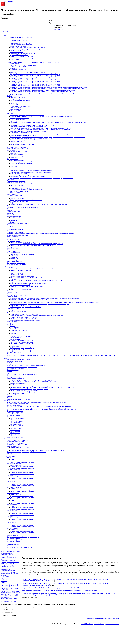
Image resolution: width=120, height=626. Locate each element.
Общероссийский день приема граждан (21, 336)
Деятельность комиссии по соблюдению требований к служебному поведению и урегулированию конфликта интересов (44, 387)
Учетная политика (12, 292)
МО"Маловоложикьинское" (18, 425)
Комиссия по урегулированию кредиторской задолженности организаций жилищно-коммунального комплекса (41, 128)
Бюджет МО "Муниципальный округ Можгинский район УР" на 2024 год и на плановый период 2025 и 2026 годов (42, 90)
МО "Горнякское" (15, 422)
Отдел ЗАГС (13, 279)
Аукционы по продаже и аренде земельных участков (25, 318)
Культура (12, 169)
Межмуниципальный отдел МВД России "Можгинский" (23, 207)
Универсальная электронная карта (19, 447)
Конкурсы (13, 153)
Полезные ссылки (15, 157)
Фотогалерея (10, 208)
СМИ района (10, 179)
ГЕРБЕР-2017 (11, 213)
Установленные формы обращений (17, 540)
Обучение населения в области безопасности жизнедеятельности (28, 299)
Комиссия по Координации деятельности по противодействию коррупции (31, 138)
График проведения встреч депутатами (18, 235)
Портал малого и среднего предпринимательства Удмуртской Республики (31, 49)
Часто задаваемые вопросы (17, 393)
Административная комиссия (18, 121)
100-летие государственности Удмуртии (21, 342)
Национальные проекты (14, 216)
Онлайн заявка (14, 63)
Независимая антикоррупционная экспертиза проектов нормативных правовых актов (34, 381)
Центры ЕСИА (11, 453)
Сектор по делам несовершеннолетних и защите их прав (26, 277)
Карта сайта (116, 618)
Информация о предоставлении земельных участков (25, 320)
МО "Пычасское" (15, 434)
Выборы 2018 (14, 104)
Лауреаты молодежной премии (19, 191)
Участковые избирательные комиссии (21, 100)
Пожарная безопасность (17, 305)
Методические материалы (17, 154)
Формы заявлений (6, 569)
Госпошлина (4, 567)
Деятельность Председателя (15, 232)
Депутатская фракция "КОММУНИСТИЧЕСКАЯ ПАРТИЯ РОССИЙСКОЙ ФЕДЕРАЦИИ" (36, 244)
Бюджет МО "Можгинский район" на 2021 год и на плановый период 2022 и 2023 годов (35, 85)
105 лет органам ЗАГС (7, 553)
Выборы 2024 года (15, 110)
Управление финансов (16, 273)
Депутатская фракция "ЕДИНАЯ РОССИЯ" (22, 242)
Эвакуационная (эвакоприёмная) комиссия (22, 144)
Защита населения (12, 296)
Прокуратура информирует (18, 331)
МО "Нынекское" (15, 430)
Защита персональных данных (15, 412)
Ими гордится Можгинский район (16, 182)
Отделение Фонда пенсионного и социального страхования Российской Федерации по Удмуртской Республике (41, 178)
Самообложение (11, 225)
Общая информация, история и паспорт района (20, 37)
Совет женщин (11, 194)
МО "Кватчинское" (15, 424)
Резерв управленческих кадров (15, 377)
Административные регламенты (10, 562)
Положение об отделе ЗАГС (8, 557)
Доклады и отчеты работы (14, 352)
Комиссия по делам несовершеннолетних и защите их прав (27, 115)
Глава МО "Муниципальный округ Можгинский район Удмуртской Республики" (33, 268)
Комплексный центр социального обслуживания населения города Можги (31, 170)
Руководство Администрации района (20, 270)
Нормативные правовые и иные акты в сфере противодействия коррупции (31, 380)
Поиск (110, 618)
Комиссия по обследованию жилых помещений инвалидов (26, 145)
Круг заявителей (5, 597)
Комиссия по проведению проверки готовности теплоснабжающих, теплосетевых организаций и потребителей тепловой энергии (46, 134)
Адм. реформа (8, 438)
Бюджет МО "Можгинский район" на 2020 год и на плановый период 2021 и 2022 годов (35, 84)
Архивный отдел (15, 288)
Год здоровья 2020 (15, 339)
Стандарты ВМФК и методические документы (20, 364)
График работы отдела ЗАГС (9, 559)
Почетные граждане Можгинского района (22, 184)
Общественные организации (15, 195)
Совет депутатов (8, 226)
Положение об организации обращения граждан (20, 547)
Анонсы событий (15, 327)
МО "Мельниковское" (16, 427)
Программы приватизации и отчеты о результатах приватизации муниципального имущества (36, 315)
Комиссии (10, 113)
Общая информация (12, 227)
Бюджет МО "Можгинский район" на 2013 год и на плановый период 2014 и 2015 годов (35, 74)
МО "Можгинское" (15, 428)
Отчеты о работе (11, 251)
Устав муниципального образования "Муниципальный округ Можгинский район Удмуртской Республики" (37, 402)
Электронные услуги (13, 446)
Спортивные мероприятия (17, 160)
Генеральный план (15, 459)
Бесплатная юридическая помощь (19, 175)
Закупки (12, 310)
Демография (13, 220)
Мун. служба (7, 373)
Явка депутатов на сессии (14, 249)
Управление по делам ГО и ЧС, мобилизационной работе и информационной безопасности (36, 280)
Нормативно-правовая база (18, 198)
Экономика (10, 41)
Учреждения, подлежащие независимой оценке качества (26, 200)
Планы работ (10, 362)
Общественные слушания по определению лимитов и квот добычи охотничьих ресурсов (35, 60)
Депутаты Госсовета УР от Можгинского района (20, 254)
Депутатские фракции (13, 241)
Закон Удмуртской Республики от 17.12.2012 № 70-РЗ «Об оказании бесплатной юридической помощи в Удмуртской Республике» (60, 590)
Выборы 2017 (14, 103)
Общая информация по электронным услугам (23, 449)
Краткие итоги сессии (13, 248)
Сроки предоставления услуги (9, 595)
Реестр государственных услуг (15, 443)
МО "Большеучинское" (16, 421)
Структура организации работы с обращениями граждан (23, 537)
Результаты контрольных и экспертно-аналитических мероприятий (26, 365)
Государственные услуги (7, 565)
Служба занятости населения (18, 173)
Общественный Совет (13, 192)
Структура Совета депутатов (15, 229)
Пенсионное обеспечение (14, 394)
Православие (14, 334)
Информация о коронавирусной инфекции (22, 348)
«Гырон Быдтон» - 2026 (13, 211)
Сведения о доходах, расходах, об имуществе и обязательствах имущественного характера (35, 386)
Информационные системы (15, 323)
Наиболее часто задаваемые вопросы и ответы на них (22, 545)
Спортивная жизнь (12, 159)
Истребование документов (8, 566)
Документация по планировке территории (22, 462)
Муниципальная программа (8, 601)
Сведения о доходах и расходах (16, 263)
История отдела (5, 556)
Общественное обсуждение (14, 94)
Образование (14, 166)
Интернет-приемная (12, 535)
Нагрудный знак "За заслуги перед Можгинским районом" (26, 189)
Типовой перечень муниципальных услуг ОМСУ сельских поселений (26, 452)
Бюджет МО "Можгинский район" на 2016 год (23, 78)
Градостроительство (12, 416)
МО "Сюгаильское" (15, 436)
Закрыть (3, 17)
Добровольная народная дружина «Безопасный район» (25, 307)
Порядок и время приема (14, 538)
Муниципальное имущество (18, 50)
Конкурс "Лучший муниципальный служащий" (20, 399)
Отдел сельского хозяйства (17, 271)
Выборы (9, 96)
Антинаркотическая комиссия (18, 119)
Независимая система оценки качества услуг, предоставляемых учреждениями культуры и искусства (38, 204)
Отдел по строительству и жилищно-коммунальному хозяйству (28, 283)
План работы (14, 329)
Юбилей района (11, 214)
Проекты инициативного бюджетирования (22, 340)
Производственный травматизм (19, 156)
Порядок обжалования (13, 415)
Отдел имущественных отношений (20, 285)
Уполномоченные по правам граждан (17, 205)
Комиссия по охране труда (17, 142)
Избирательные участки (17, 99)
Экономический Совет (16, 52)
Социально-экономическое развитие (20, 43)
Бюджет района (11, 71)
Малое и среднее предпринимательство (21, 44)
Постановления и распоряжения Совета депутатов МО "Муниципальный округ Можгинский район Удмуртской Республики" (42, 409)
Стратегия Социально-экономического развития (23, 58)
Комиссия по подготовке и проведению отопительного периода (28, 131)
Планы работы (11, 247)
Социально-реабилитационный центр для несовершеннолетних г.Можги (30, 172)
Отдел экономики (15, 282)
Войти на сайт (5, 31)
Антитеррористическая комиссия (19, 118)
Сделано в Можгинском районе (19, 55)
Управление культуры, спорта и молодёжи (22, 276)
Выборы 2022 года (15, 109)
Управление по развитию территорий (20, 289)
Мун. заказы (7, 455)
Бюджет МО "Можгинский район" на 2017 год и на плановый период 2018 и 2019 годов (35, 79)
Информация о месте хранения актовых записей (9, 586)
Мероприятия (11, 397)
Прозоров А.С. (14, 255)
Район (5, 36)
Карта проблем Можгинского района (17, 148)
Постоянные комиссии (13, 239)
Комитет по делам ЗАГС (7, 563)
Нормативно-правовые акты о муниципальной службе (22, 374)
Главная (3, 551)
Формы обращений (12, 414)
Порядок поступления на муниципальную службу (21, 375)
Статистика (4, 581)
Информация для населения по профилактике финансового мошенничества (31, 351)
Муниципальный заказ (13, 308)
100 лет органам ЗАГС (7, 554)
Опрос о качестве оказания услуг (19, 201)
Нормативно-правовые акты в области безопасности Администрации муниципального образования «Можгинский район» (44, 298)
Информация (10, 324)
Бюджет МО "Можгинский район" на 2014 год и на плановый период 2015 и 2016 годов (35, 75)
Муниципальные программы (15, 411)
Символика (10, 38)
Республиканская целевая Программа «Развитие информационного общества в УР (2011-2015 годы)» (38, 450)
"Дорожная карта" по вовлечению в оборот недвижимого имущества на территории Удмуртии (33, 62)
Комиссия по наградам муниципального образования (25, 140)
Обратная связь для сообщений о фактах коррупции (24, 392)
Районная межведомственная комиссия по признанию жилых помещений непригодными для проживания (40, 129)
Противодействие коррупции (15, 368)
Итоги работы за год (13, 370)
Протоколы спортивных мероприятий (21, 163)
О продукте (90, 618)
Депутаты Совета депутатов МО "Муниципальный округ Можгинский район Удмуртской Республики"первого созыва (40, 233)
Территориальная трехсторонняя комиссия (22, 132)
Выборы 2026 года (15, 112)
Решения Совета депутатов (14, 405)
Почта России (14, 333)
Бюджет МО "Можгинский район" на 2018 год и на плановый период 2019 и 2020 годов (35, 81)
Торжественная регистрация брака (10, 584)
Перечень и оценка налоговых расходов (21, 56)
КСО (5, 358)
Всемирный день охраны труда (19, 151)
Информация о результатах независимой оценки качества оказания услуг (30, 203)
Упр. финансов (8, 371)
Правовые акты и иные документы (17, 444)
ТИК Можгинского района (17, 97)
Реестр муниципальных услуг (15, 441)
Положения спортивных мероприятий (21, 162)
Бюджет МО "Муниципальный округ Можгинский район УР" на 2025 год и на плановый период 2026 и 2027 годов (42, 91)
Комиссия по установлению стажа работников (23, 135)
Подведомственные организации (16, 295)
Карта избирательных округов (15, 261)
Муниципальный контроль (14, 353)
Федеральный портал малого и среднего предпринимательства (28, 47)
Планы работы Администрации (16, 293)
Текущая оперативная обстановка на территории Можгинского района (30, 301)
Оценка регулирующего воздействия (17, 66)
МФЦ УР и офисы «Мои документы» (17, 440)
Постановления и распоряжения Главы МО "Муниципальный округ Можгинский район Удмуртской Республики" (39, 406)
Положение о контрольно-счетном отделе (18, 359)
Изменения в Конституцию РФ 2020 (20, 106)
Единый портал (5, 576)
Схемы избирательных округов (19, 101)
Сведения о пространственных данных (18, 223)
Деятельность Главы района (15, 290)
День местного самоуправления (16, 181)
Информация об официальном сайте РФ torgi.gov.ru (24, 314)
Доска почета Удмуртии (17, 185)
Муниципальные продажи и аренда (17, 312)
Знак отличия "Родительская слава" (20, 188)
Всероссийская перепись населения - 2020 (22, 343)
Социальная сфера (12, 164)
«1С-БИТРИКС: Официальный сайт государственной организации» (100, 624)
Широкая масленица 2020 (17, 345)
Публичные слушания (13, 252)
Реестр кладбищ (14, 59)
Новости (12, 326)
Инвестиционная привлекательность (17, 147)
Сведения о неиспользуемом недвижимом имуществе (25, 65)
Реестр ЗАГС (4, 600)
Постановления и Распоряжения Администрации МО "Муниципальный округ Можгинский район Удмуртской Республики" (42, 408)
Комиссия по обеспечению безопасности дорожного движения (28, 126)
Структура (10, 267)
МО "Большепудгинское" (17, 419)
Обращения (7, 534)
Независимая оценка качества (15, 197)
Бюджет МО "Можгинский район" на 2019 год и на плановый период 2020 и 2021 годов (35, 82)
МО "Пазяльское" (15, 433)
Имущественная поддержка (18, 46)
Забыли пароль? (58, 29)
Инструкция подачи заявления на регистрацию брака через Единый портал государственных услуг (10, 593)
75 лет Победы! (14, 346)
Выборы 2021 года (15, 107)
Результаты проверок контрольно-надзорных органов (22, 367)
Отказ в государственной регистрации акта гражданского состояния (9, 573)
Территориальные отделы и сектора (17, 40)
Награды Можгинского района (15, 437)
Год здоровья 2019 (15, 337)
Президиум (10, 238)
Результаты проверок (13, 321)
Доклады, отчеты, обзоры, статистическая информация (25, 390)
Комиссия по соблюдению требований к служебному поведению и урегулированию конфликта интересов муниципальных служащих (47, 137)
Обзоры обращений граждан (15, 542)
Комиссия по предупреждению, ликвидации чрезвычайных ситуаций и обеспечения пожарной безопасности (41, 116)
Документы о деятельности (14, 236)
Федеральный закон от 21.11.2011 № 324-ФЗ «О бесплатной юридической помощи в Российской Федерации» (53, 588)
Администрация (8, 266)
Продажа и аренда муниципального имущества (23, 317)
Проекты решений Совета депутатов (17, 403)
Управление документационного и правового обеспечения (26, 286)
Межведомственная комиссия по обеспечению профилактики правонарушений (32, 125)
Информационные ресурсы (18, 69)
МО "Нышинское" (15, 431)
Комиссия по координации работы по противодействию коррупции (29, 389)
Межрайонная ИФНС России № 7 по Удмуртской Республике (27, 176)
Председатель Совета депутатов (16, 230)
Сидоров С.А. (14, 258)
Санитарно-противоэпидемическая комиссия (23, 123)
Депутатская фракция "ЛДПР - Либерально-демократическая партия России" (32, 245)
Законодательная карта (13, 544)
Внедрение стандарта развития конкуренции (22, 53)
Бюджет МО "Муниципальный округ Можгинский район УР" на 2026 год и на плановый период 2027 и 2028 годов (42, 93)
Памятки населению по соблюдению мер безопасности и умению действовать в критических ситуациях (39, 304)
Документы (13, 68)
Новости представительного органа (17, 264)
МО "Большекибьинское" (17, 418)
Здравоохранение (15, 167)
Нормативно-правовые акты (18, 311)
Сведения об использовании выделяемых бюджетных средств (27, 72)
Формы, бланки (14, 384)
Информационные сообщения (18, 330)
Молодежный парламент (14, 260)
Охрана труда (11, 150)
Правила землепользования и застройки (21, 460)
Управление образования (17, 274)
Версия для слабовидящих (112, 621)
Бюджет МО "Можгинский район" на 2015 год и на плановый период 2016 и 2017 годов (35, 77)
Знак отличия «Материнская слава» (20, 186)
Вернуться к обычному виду (8, 1)
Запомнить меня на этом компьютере (65, 25)
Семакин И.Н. (14, 257)
